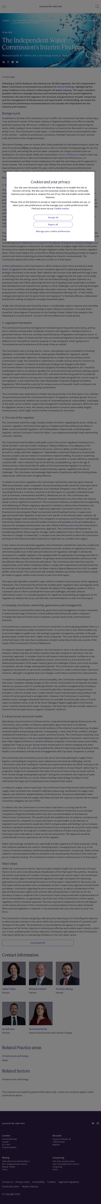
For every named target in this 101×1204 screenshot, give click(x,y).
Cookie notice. (61, 208)
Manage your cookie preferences (53, 231)
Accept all (53, 217)
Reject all (53, 224)
